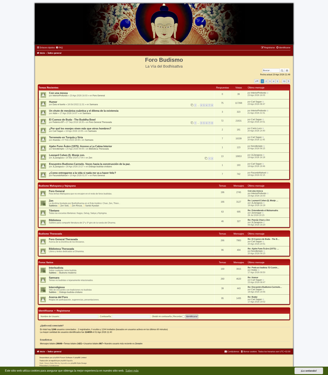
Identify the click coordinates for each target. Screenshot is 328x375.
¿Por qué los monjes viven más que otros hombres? (80, 128)
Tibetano (54, 210)
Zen (90, 158)
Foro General (99, 95)
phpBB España (66, 361)
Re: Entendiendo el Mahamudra (263, 210)
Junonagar (256, 213)
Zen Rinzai (77, 205)
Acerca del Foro (58, 297)
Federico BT (58, 122)
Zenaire (138, 343)
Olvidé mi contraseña (162, 316)
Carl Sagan (256, 102)
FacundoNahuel (60, 175)
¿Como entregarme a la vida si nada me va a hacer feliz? (82, 173)
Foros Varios (46, 262)
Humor (53, 102)
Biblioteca (55, 220)
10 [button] (284, 81)
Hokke (254, 270)
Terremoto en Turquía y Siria (66, 137)
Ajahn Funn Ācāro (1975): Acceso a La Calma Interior (80, 146)
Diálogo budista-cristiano (100, 166)
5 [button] (277, 81)
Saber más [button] (132, 370)
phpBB (55, 357)
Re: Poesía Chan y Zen (259, 220)
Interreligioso (57, 287)
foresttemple (58, 149)
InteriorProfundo (60, 95)
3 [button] (269, 81)
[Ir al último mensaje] (268, 93)
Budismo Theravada (50, 233)
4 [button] (273, 81)
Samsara (94, 104)
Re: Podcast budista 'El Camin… (263, 267)
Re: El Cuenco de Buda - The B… (263, 239)
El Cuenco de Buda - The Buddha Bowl (72, 119)
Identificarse (46, 310)
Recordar (177, 316)
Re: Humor (253, 277)
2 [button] (266, 81)
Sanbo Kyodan (92, 205)
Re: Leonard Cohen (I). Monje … (263, 200)
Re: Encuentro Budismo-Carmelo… (265, 287)
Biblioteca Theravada (99, 149)
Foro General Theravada (100, 122)
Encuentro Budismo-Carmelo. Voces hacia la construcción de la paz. (90, 164)
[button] (256, 81)
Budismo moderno (67, 273)
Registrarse (63, 310)
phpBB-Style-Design (79, 363)
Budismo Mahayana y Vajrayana (57, 185)
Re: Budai (252, 297)
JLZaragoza (58, 158)
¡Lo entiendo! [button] (309, 370)
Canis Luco (256, 128)
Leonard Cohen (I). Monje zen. (67, 155)
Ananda (56, 140)
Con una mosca (58, 93)
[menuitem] (59, 47)
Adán (55, 113)
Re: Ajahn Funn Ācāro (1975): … (263, 248)
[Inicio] (164, 23)
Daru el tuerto (59, 104)
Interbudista (56, 267)
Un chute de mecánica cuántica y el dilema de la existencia (83, 110)
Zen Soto (64, 205)
